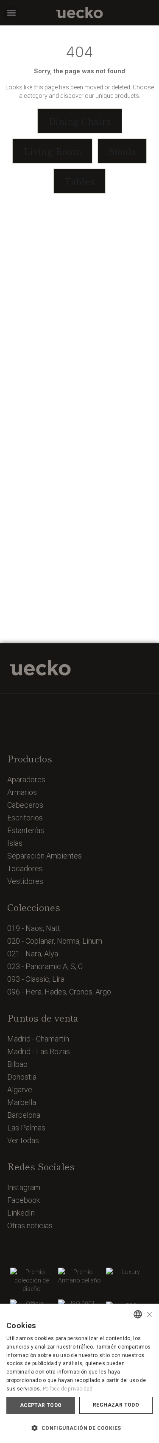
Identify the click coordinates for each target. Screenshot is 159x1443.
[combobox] (138, 1314)
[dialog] (79, 1373)
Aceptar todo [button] (41, 1405)
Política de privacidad (68, 1389)
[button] (11, 13)
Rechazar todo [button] (116, 1405)
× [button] (149, 1313)
